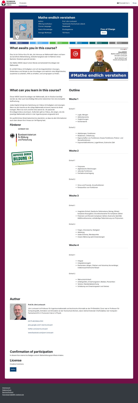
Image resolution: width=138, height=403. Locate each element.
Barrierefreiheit (7, 392)
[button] (123, 3)
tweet (40, 43)
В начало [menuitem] (23, 3)
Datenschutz (6, 390)
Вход (134, 3)
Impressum (6, 388)
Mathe (13, 369)
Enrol (104, 33)
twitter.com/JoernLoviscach (38, 329)
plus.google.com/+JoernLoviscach (40, 325)
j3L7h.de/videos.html (35, 321)
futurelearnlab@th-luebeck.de (13, 395)
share (20, 43)
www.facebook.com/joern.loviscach (40, 333)
